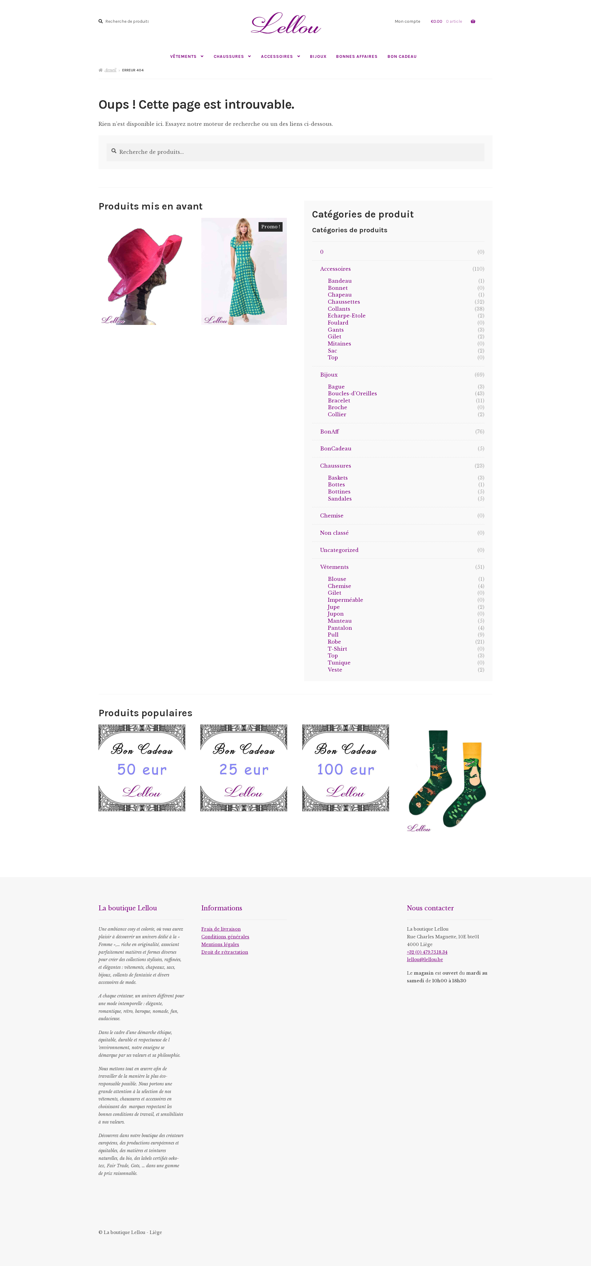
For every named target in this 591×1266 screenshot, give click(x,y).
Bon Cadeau (402, 56)
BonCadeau (336, 448)
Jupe (334, 607)
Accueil (110, 70)
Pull (333, 635)
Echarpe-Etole (347, 316)
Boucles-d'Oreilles (352, 393)
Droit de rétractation (224, 952)
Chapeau (340, 295)
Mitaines (339, 344)
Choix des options (244, 271)
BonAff (329, 432)
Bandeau (340, 281)
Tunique (339, 663)
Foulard (338, 323)
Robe (334, 642)
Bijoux (318, 56)
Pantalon (340, 628)
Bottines (339, 492)
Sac (332, 351)
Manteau (340, 621)
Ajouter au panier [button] (141, 271)
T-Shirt (337, 649)
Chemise (332, 516)
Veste (335, 670)
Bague (336, 387)
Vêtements (183, 56)
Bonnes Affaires (357, 56)
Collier (337, 414)
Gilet (334, 336)
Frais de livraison (221, 929)
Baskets (338, 478)
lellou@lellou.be (425, 959)
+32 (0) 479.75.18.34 (427, 952)
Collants (339, 309)
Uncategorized (339, 550)
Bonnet (338, 288)
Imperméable (345, 600)
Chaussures (229, 56)
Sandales (340, 499)
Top (333, 357)
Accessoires (277, 56)
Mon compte (407, 21)
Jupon (336, 614)
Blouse (337, 579)
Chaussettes (344, 302)
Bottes (336, 484)
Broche (337, 407)
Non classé (334, 533)
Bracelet (339, 400)
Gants (336, 330)
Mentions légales (220, 944)
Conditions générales (225, 937)
